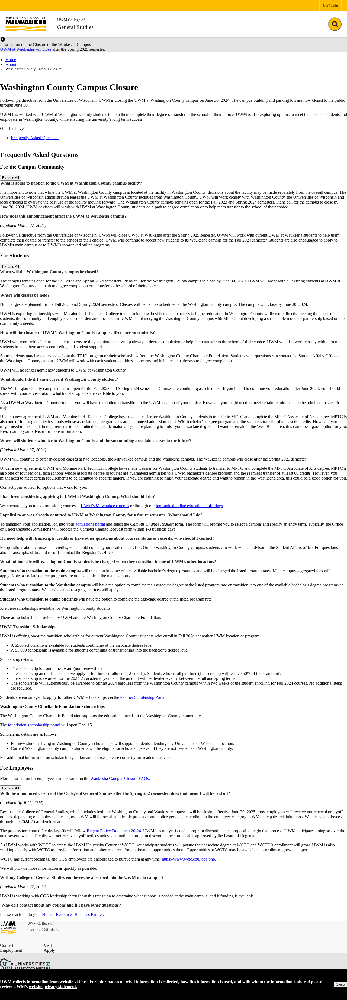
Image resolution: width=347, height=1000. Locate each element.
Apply (49, 950)
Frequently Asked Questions (35, 137)
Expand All (10, 178)
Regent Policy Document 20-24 (114, 830)
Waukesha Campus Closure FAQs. (120, 778)
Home (10, 59)
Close (340, 984)
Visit (48, 945)
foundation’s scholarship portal (34, 725)
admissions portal (90, 524)
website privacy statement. (53, 986)
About (10, 64)
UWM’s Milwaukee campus (105, 505)
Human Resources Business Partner (72, 914)
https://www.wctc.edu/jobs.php (188, 859)
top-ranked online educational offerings (189, 505)
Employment (11, 950)
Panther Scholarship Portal (142, 697)
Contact (6, 945)
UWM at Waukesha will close (25, 49)
